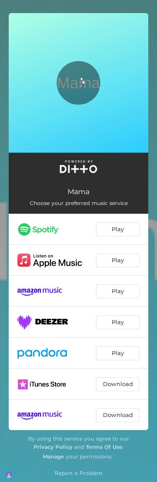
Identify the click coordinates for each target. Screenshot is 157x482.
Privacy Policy (53, 447)
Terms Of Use (104, 447)
